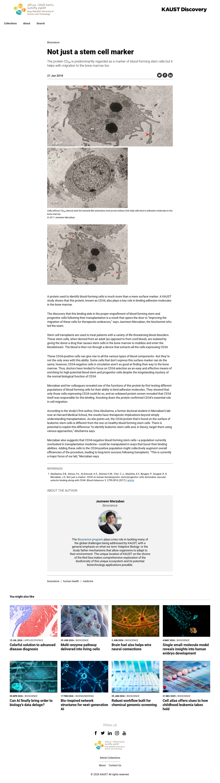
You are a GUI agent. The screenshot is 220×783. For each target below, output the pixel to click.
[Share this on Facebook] (165, 75)
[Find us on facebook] (96, 734)
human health (71, 581)
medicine (88, 581)
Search (41, 23)
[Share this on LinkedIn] (170, 75)
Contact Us (115, 765)
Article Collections (110, 757)
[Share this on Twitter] (159, 75)
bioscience (53, 581)
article (130, 480)
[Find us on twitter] (103, 734)
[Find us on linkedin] (110, 734)
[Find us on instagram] (117, 734)
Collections (10, 23)
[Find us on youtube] (124, 734)
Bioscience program (90, 539)
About (26, 23)
